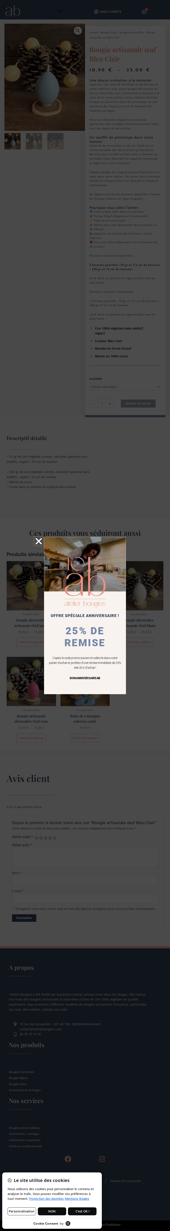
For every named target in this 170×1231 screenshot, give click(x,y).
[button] (38, 541)
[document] (85, 615)
